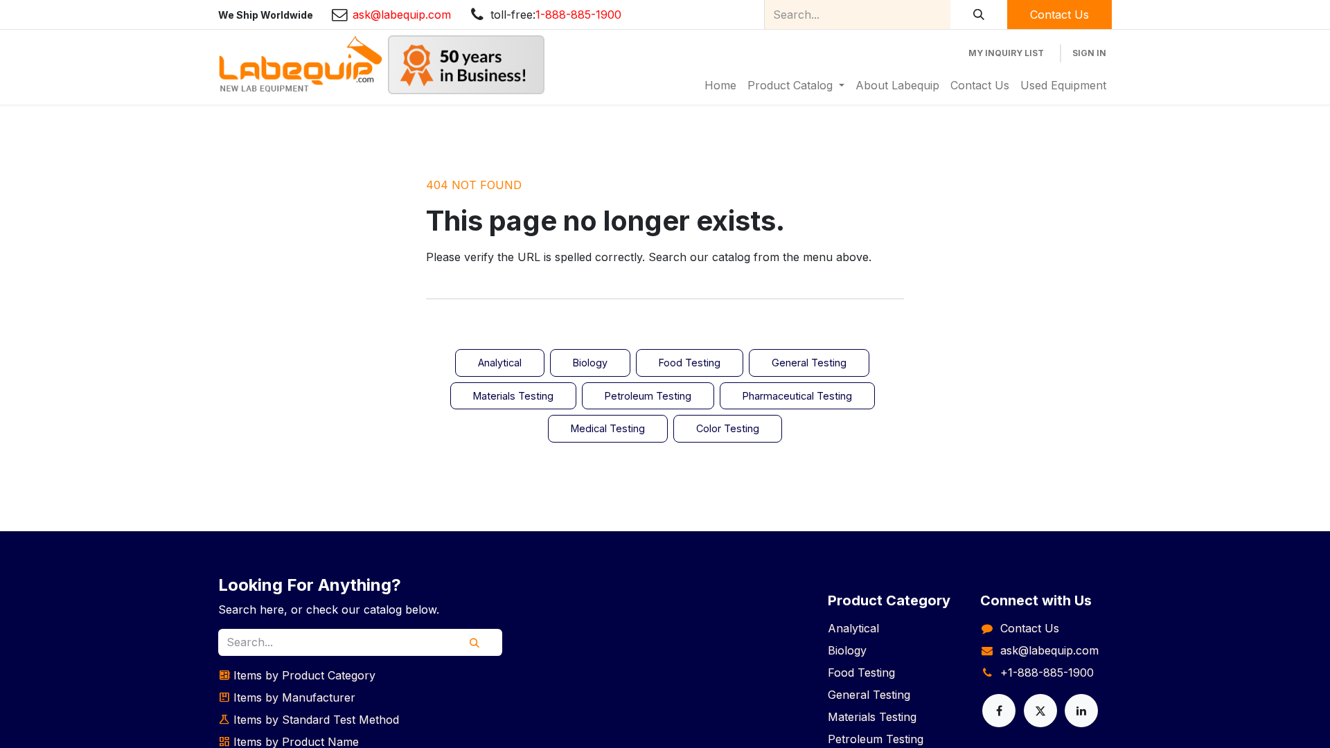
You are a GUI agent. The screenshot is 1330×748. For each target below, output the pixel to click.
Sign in (1089, 53)
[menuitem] (720, 85)
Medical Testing (608, 428)
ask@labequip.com (1049, 650)
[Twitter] (1040, 710)
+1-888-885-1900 (1047, 672)
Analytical (500, 362)
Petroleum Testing (648, 396)
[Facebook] (999, 710)
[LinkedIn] (1081, 710)
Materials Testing (513, 396)
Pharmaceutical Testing (797, 396)
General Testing (809, 362)
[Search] (978, 14)
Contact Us (1059, 14)
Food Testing (689, 362)
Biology (590, 362)
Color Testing (727, 428)
